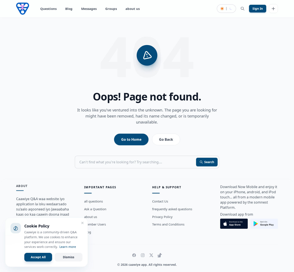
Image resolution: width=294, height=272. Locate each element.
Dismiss (68, 257)
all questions (93, 201)
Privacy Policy (162, 217)
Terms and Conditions (168, 224)
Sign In (257, 8)
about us (132, 8)
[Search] (242, 8)
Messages (89, 8)
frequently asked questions (172, 209)
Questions (48, 8)
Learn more (67, 247)
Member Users (95, 224)
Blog (69, 8)
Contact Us (160, 201)
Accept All (38, 257)
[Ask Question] (273, 8)
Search (209, 162)
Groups (111, 8)
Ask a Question (95, 209)
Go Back (166, 139)
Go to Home (131, 139)
